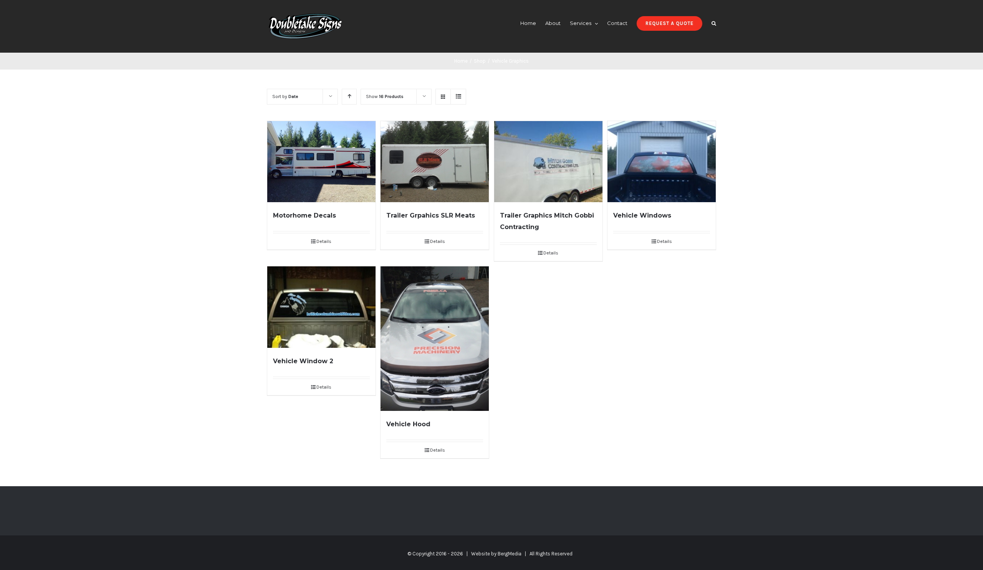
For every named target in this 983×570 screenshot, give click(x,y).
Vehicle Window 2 (303, 361)
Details (323, 241)
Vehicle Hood (408, 424)
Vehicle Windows (642, 215)
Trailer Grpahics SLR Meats (430, 215)
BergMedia (509, 554)
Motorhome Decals (304, 215)
